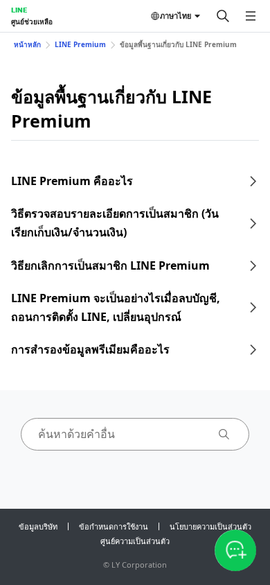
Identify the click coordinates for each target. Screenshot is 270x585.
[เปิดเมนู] (250, 16)
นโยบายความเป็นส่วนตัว (210, 526)
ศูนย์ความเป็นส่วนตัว (135, 541)
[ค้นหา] (223, 16)
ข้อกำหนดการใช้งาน (113, 526)
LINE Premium (80, 44)
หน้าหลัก (27, 44)
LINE (19, 10)
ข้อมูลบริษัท (38, 526)
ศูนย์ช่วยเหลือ (32, 21)
